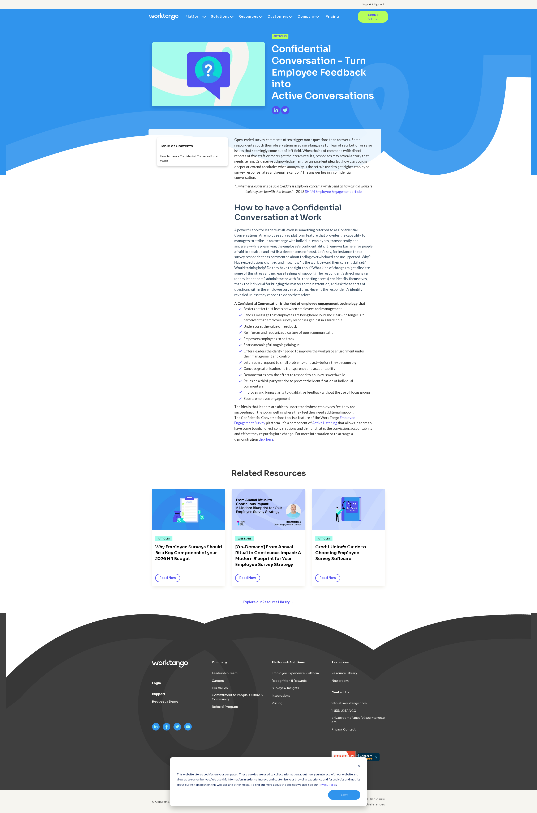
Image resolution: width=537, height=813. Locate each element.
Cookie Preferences (369, 804)
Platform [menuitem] (193, 16)
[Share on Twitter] (285, 113)
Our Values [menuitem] (220, 688)
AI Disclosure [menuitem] (375, 799)
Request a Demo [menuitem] (165, 701)
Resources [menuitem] (248, 16)
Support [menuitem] (158, 694)
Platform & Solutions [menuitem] (288, 662)
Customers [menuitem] (277, 16)
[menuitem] (368, 804)
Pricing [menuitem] (332, 16)
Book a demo (373, 17)
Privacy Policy (327, 784)
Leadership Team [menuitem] (224, 673)
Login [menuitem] (156, 683)
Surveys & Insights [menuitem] (285, 688)
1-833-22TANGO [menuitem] (343, 711)
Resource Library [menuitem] (344, 673)
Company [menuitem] (306, 16)
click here (266, 439)
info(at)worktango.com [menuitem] (349, 703)
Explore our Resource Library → (268, 602)
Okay (344, 795)
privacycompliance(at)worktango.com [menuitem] (358, 720)
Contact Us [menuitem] (340, 692)
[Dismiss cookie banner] (358, 766)
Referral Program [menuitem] (225, 707)
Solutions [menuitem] (220, 16)
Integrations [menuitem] (281, 696)
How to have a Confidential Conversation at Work (189, 158)
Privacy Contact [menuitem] (343, 729)
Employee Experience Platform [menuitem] (295, 673)
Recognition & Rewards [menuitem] (289, 681)
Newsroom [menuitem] (340, 681)
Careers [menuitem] (218, 681)
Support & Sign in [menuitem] (372, 4)
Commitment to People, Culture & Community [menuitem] (237, 697)
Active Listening (324, 423)
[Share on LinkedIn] (276, 113)
